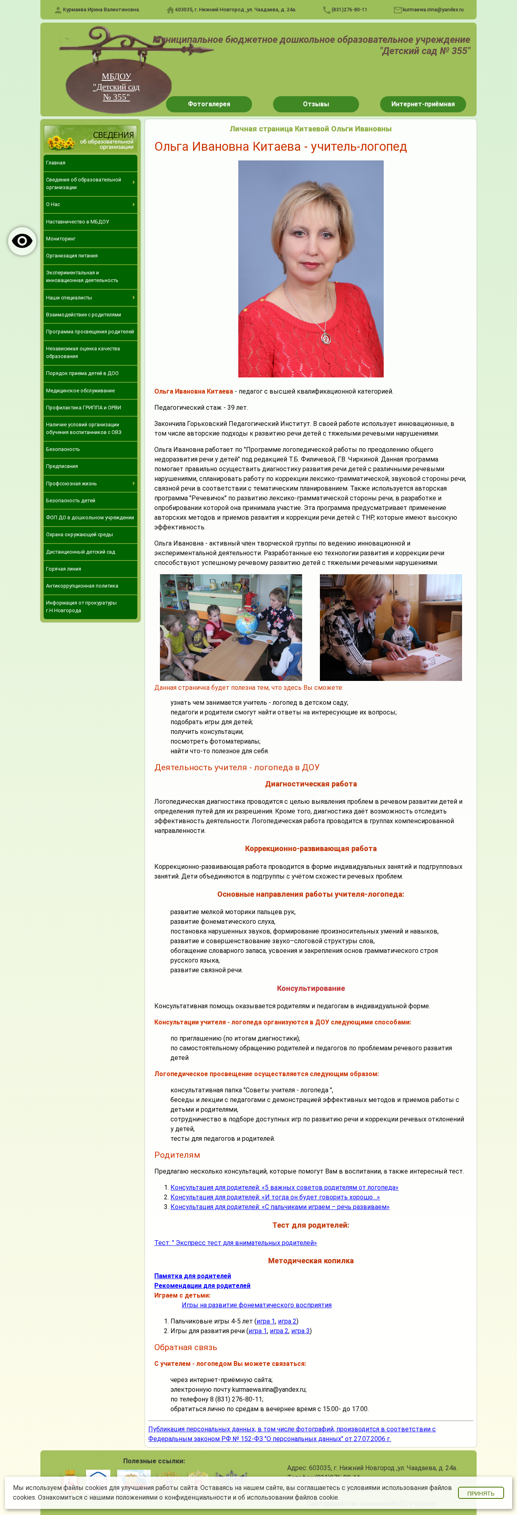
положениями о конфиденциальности (173, 1497)
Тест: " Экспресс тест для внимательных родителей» (235, 1243)
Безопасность (63, 449)
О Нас (53, 204)
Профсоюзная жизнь (71, 483)
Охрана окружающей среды (79, 534)
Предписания (62, 466)
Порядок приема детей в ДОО (82, 373)
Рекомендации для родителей (202, 1286)
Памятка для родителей (192, 1276)
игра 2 (287, 1321)
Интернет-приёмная (423, 104)
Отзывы (316, 104)
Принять (480, 1493)
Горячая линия (63, 569)
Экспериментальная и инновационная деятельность (82, 276)
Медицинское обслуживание (80, 391)
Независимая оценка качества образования (83, 352)
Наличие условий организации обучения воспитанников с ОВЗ (84, 428)
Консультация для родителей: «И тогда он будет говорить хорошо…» (275, 1197)
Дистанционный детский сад (80, 552)
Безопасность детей (70, 500)
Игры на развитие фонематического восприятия (257, 1305)
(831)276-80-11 (350, 9)
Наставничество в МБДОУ (77, 222)
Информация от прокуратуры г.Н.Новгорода (81, 606)
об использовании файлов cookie (288, 1497)
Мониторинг (61, 239)
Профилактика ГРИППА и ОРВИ (83, 408)
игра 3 (300, 1331)
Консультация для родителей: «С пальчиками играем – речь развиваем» (280, 1207)
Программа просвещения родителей (90, 332)
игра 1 (265, 1321)
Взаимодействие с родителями (83, 315)
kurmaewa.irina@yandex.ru (433, 9)
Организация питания (72, 256)
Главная (55, 163)
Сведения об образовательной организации (83, 183)
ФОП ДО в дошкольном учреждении (90, 517)
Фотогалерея (209, 104)
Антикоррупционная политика (82, 586)
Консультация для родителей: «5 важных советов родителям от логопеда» (284, 1187)
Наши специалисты (69, 298)
